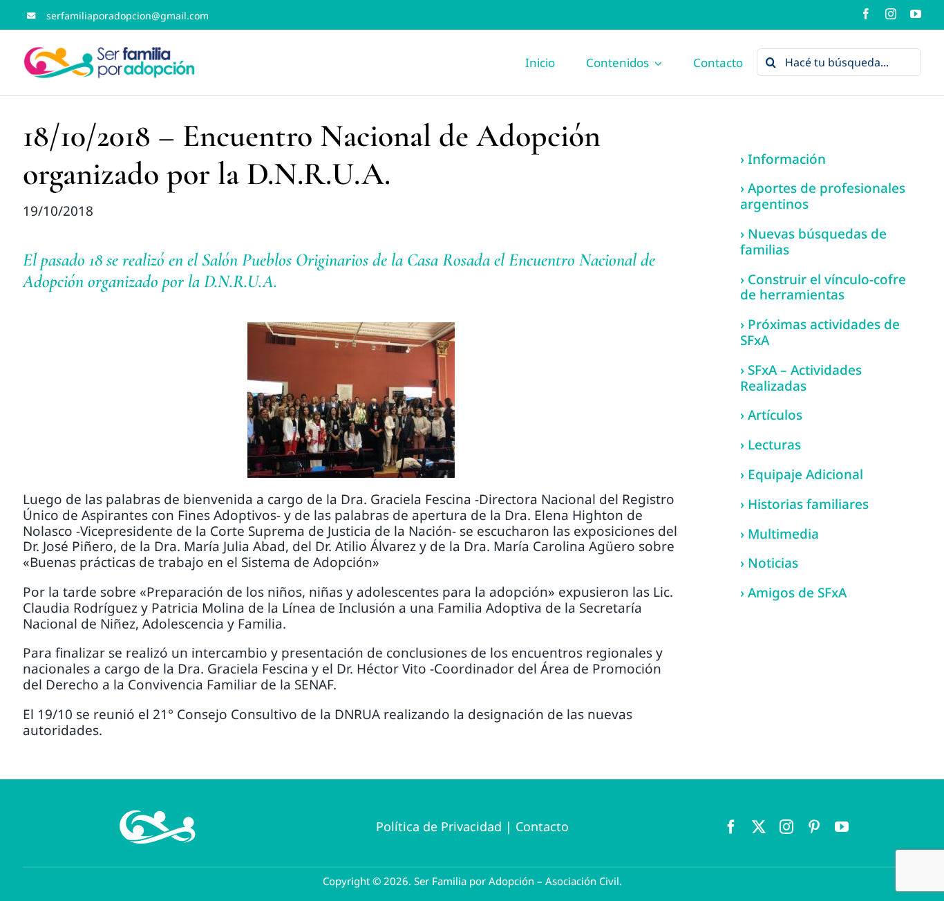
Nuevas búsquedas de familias (813, 242)
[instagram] (890, 13)
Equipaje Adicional (805, 474)
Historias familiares (808, 504)
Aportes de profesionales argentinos (822, 196)
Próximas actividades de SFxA (820, 332)
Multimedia (783, 534)
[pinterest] (814, 827)
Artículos (775, 415)
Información (787, 159)
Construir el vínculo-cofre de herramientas (823, 287)
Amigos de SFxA (797, 593)
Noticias (773, 563)
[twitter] (759, 827)
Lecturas (774, 445)
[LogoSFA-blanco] (157, 807)
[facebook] (865, 13)
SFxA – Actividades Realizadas (801, 378)
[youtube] (915, 13)
